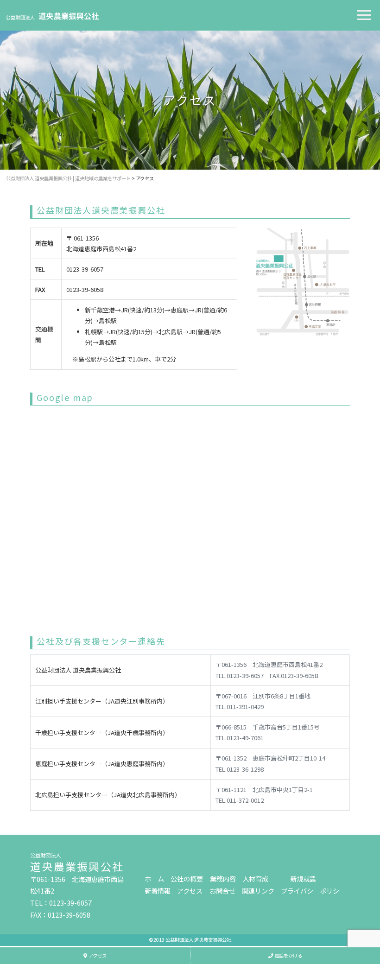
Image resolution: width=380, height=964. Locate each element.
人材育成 (255, 878)
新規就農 (303, 878)
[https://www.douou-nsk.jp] (52, 14)
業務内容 (223, 878)
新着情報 (158, 890)
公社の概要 (187, 878)
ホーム (154, 878)
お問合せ (222, 890)
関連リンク (258, 890)
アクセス (190, 890)
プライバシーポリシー (313, 890)
